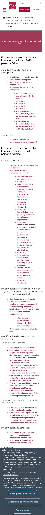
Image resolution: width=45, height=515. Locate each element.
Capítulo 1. (21, 182)
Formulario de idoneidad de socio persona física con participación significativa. (25, 245)
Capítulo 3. (21, 207)
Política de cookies (10, 475)
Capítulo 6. (21, 283)
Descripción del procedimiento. (22, 348)
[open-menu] (5, 10)
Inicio (8, 18)
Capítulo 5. (21, 280)
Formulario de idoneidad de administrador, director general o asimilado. (24, 260)
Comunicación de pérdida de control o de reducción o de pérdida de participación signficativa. (24, 393)
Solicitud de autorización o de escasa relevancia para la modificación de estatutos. (21, 435)
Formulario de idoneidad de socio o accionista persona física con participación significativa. (24, 385)
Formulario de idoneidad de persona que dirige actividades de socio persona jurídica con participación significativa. (26, 229)
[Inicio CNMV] (12, 5)
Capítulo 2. (21, 204)
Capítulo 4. (21, 252)
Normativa (18, 18)
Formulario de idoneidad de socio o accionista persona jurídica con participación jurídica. (24, 367)
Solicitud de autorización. (19, 170)
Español (36, 9)
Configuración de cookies (22, 494)
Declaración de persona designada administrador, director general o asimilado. (25, 273)
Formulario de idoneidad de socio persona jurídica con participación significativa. (25, 215)
